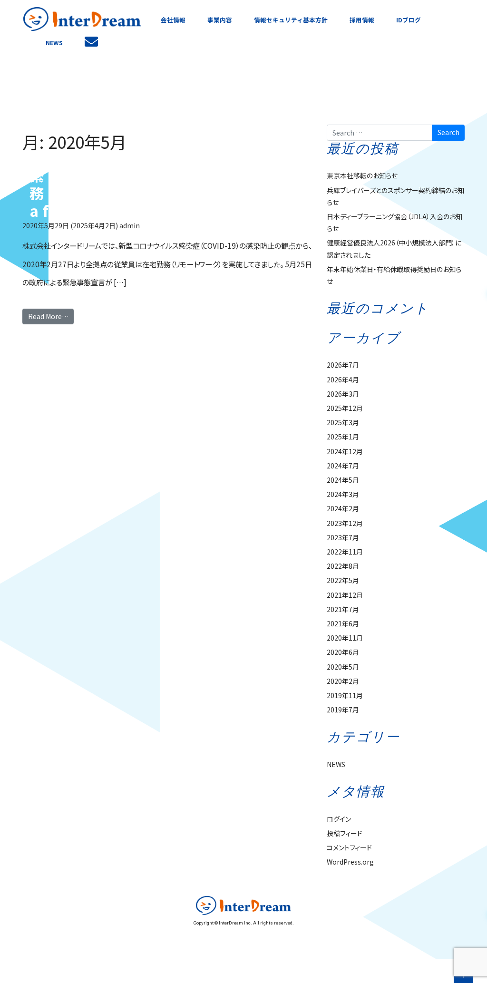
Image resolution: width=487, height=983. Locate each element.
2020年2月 (343, 681)
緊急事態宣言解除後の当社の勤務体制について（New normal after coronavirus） (165, 193)
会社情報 (173, 19)
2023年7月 (343, 537)
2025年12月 (345, 408)
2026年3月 (343, 394)
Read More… (48, 316)
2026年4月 (343, 379)
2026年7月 (343, 365)
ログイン (339, 819)
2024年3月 (343, 494)
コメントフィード (349, 847)
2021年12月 (345, 595)
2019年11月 (345, 695)
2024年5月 (343, 480)
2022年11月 (345, 551)
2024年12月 (345, 451)
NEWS (54, 42)
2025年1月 (343, 436)
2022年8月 (343, 566)
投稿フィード (344, 833)
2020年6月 (343, 652)
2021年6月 (343, 623)
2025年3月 (343, 422)
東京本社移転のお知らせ (362, 175)
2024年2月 (343, 508)
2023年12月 (345, 523)
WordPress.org (350, 861)
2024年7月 (343, 465)
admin (129, 225)
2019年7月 (343, 709)
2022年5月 (343, 580)
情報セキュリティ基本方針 (291, 19)
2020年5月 (343, 667)
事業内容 (219, 19)
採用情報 (362, 19)
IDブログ (408, 19)
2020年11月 (345, 637)
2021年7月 (343, 609)
